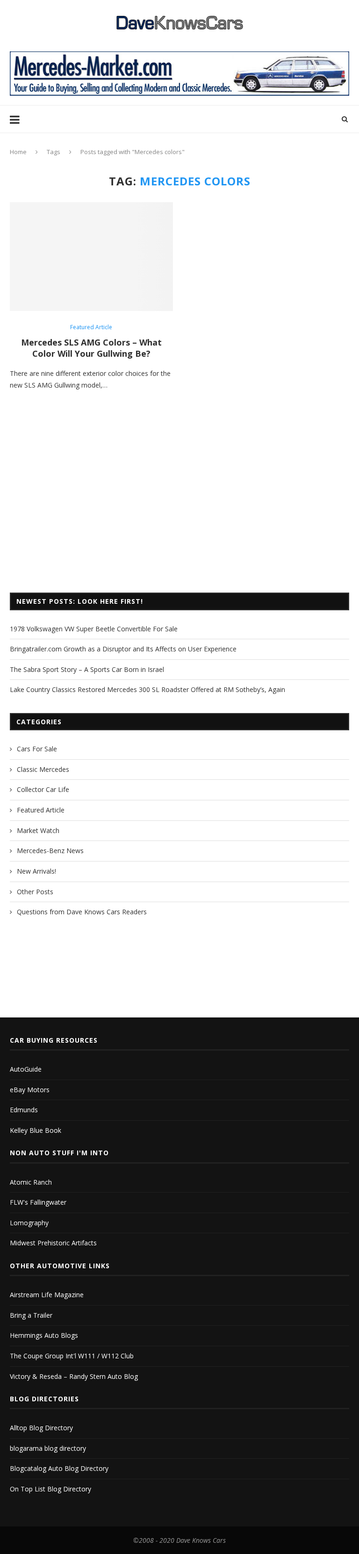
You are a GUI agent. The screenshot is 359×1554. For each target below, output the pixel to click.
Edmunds (24, 1109)
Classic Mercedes (43, 769)
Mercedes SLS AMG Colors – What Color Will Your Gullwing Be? (91, 348)
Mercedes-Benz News (50, 850)
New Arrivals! (36, 871)
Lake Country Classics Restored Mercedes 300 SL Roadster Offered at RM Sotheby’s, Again (147, 689)
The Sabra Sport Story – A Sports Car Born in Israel (87, 669)
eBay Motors (30, 1089)
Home (18, 152)
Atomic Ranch (31, 1182)
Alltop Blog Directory (41, 1427)
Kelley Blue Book (35, 1130)
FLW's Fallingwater (38, 1202)
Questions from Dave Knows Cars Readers (82, 911)
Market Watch (38, 830)
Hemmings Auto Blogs (44, 1335)
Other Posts (35, 891)
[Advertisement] (179, 508)
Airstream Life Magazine (47, 1294)
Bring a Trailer (31, 1315)
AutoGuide (26, 1069)
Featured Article (91, 327)
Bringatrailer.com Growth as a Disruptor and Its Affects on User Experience (123, 648)
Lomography (29, 1222)
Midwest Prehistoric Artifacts (53, 1242)
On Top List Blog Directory (50, 1488)
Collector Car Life (43, 789)
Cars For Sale (37, 748)
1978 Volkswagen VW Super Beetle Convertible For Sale (94, 628)
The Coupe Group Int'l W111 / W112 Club (72, 1355)
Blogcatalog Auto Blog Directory (59, 1468)
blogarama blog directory (48, 1448)
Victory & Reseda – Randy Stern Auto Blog (74, 1376)
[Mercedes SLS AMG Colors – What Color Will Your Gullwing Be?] (91, 256)
